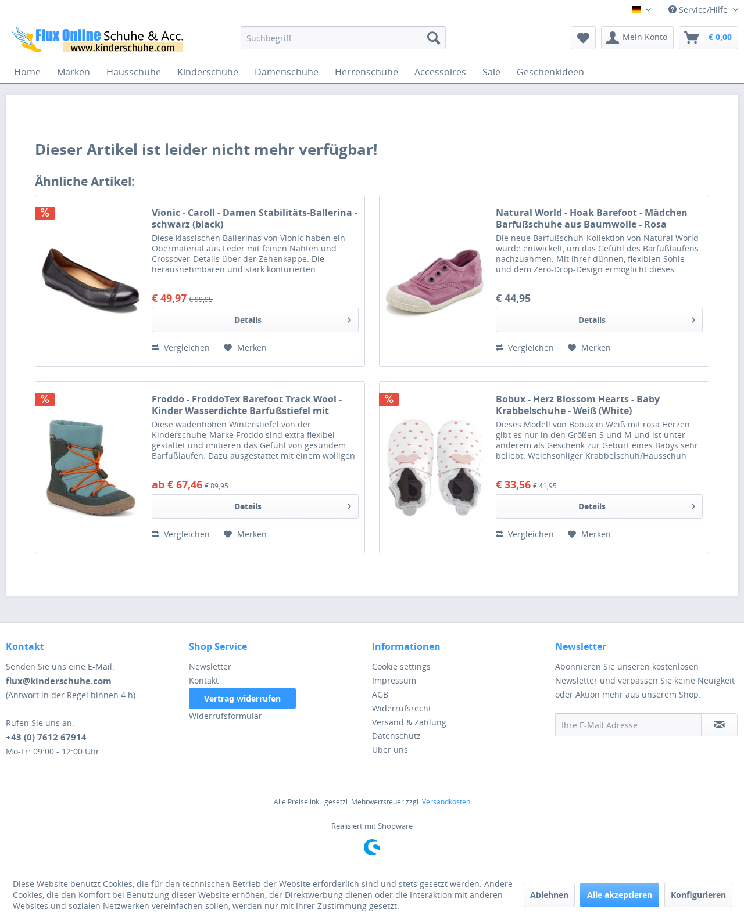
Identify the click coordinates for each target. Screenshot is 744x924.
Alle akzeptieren (619, 894)
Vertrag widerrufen (242, 698)
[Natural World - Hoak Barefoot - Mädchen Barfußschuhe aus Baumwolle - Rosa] (434, 281)
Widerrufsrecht (401, 708)
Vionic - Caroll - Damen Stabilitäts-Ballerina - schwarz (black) (254, 218)
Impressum (394, 680)
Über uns (390, 749)
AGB (380, 694)
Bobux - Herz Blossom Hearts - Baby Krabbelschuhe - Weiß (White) (578, 404)
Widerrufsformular (225, 715)
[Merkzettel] (583, 37)
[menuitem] (343, 37)
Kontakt (204, 680)
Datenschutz (396, 735)
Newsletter (210, 666)
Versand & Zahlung (409, 722)
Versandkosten (446, 802)
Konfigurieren (698, 894)
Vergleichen (186, 347)
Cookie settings (401, 666)
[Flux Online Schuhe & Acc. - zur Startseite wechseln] (99, 40)
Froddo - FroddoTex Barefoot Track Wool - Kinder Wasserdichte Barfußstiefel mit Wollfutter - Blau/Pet (247, 404)
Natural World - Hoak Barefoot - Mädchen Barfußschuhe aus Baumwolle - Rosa (592, 218)
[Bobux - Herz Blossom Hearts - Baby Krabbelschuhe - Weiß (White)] (434, 467)
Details (248, 319)
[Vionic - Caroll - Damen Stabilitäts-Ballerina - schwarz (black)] (90, 281)
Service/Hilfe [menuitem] (703, 9)
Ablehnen (549, 894)
